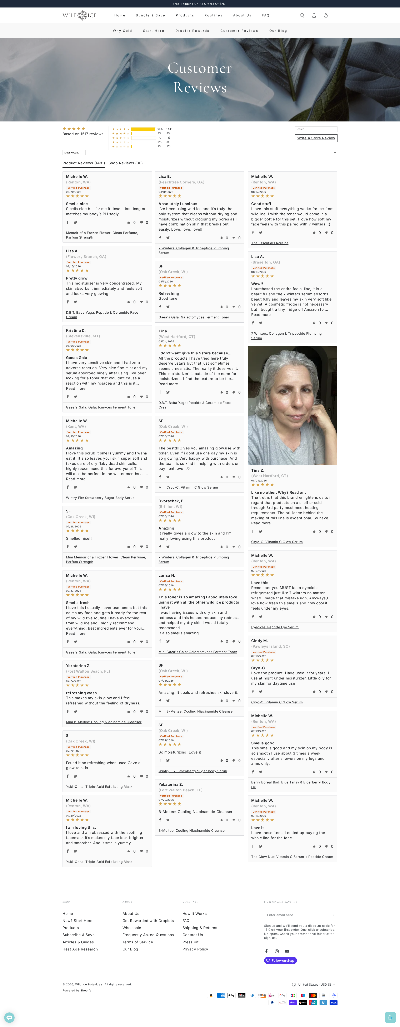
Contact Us (192, 935)
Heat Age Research (80, 949)
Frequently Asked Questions (148, 935)
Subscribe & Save (78, 935)
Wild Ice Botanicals (89, 984)
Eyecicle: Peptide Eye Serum (275, 627)
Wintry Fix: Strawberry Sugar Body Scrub (100, 498)
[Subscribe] (335, 915)
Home (67, 913)
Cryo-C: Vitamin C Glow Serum (277, 542)
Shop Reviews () (126, 163)
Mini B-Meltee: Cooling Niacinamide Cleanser (196, 711)
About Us (130, 913)
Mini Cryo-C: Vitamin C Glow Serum (188, 487)
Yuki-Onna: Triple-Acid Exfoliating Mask (99, 787)
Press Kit (190, 942)
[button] (302, 15)
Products (70, 928)
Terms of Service (137, 942)
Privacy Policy (195, 949)
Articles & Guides (78, 942)
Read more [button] (261, 314)
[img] (83, 129)
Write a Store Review (316, 138)
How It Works (194, 913)
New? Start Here (77, 920)
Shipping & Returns (199, 928)
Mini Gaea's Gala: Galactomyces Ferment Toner (198, 652)
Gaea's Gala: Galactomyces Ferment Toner (194, 317)
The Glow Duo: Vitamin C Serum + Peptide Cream (292, 857)
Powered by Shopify (76, 990)
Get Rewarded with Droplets (148, 920)
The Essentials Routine (270, 243)
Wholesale (131, 928)
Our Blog (130, 949)
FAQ (186, 920)
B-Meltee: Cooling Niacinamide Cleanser (192, 831)
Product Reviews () (83, 163)
